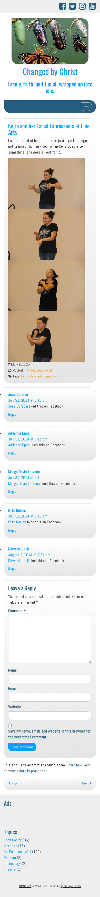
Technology (12, 863)
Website (14, 707)
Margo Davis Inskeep (24, 471)
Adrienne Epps (19, 433)
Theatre (10, 869)
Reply (12, 414)
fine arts (37, 376)
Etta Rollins (17, 510)
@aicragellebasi (71, 886)
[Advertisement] (45, 815)
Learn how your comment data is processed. (47, 768)
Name (12, 670)
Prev (14, 783)
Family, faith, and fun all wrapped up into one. (50, 87)
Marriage (10, 846)
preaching (51, 376)
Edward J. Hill (18, 549)
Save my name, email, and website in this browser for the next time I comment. (49, 734)
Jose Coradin (18, 394)
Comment (17, 610)
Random (10, 857)
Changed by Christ (50, 71)
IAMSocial (25, 886)
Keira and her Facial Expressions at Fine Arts (48, 128)
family (25, 376)
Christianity (13, 840)
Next (85, 783)
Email (12, 688)
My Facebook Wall (39, 370)
